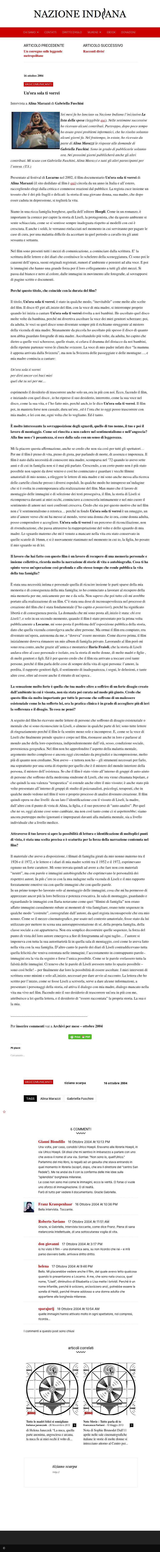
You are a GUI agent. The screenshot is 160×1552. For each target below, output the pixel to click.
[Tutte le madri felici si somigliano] (52, 1389)
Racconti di (93, 51)
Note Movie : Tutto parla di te (102, 1421)
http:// (56, 1472)
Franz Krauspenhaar (55, 1204)
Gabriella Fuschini (80, 1098)
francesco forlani (94, 1425)
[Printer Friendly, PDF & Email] (80, 1039)
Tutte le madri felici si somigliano (47, 1421)
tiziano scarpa (75, 1083)
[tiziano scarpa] (38, 1473)
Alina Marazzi (50, 1098)
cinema (31, 1413)
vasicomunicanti (38, 84)
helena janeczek (36, 1425)
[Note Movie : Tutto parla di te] (109, 1389)
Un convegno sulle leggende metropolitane (43, 53)
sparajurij (46, 1308)
